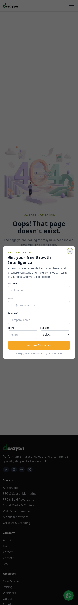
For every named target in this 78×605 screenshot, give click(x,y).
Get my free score (39, 345)
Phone (11, 327)
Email (11, 298)
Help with (44, 327)
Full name (13, 283)
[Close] (70, 251)
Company (13, 313)
